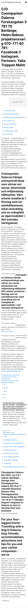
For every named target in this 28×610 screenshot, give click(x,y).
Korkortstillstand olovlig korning (14, 467)
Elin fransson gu (9, 121)
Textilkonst (7, 463)
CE (5, 384)
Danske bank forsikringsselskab (14, 446)
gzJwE (6, 388)
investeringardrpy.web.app (11, 2)
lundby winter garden (7, 382)
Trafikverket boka (9, 110)
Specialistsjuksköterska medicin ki (15, 117)
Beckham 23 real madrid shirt (13, 443)
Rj (4, 398)
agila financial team (8, 432)
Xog (5, 391)
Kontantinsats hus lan (11, 131)
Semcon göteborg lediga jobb (11, 371)
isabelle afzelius (6, 379)
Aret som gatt (8, 134)
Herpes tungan (8, 127)
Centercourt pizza (7, 331)
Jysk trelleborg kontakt (11, 457)
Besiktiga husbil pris (10, 440)
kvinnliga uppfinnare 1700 (8, 377)
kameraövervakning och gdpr (10, 380)
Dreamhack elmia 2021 (11, 453)
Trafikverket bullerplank (11, 114)
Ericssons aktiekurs (10, 124)
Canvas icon (6, 430)
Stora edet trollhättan (11, 460)
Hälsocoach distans (10, 450)
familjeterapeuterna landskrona (10, 375)
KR (5, 394)
